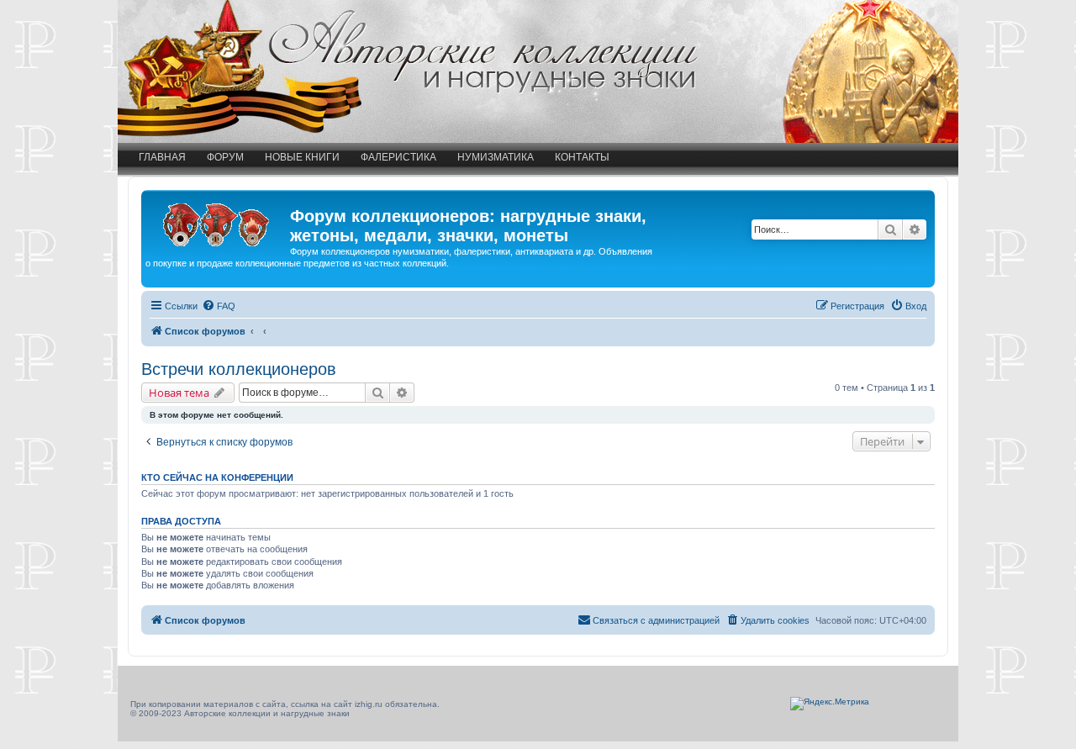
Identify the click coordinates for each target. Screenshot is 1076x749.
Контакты (582, 157)
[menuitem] (218, 306)
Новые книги (302, 157)
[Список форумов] (217, 221)
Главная (162, 157)
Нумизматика (495, 157)
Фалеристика (398, 157)
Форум (225, 157)
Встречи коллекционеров (238, 369)
